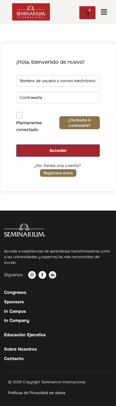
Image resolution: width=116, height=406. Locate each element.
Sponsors (14, 302)
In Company (16, 320)
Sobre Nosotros (20, 349)
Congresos (15, 292)
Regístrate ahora (58, 173)
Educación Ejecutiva (25, 335)
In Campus (15, 311)
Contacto (14, 358)
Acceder (58, 150)
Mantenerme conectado (29, 126)
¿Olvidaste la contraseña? (79, 123)
